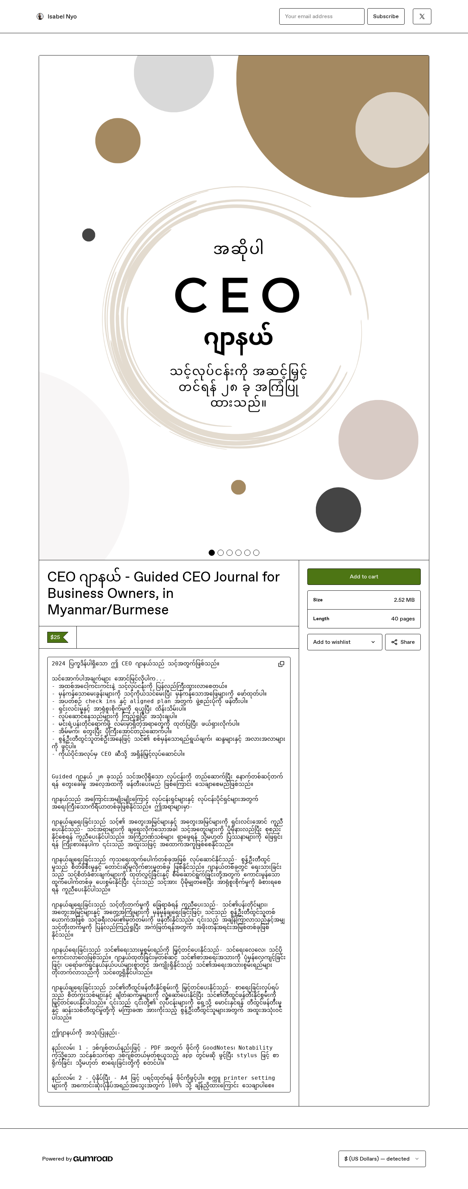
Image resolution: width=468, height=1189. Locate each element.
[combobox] (344, 642)
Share (408, 642)
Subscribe (386, 16)
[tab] (212, 553)
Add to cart (364, 576)
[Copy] (281, 663)
